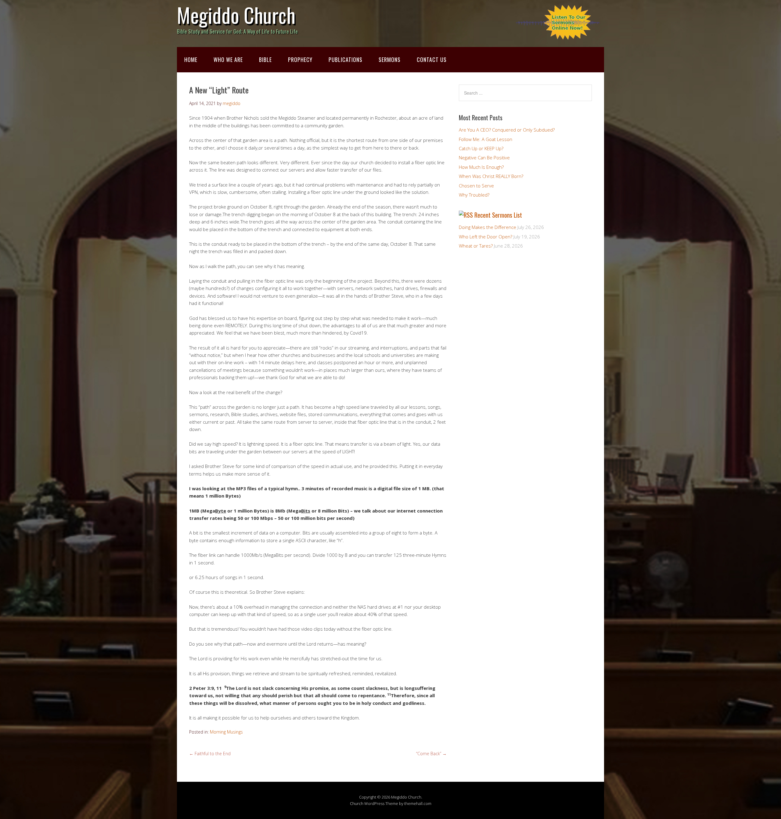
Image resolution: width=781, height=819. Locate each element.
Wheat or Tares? (476, 246)
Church (356, 803)
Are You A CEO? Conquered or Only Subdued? (507, 130)
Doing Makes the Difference (487, 227)
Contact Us (432, 59)
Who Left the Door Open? (485, 237)
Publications (345, 59)
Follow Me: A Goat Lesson (485, 139)
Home (190, 59)
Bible (265, 59)
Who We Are (228, 59)
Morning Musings (226, 732)
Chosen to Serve (476, 186)
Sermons (390, 59)
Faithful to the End (210, 753)
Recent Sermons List (498, 214)
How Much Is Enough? (481, 167)
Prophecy (300, 59)
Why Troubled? (474, 195)
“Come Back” (431, 753)
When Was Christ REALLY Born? (491, 176)
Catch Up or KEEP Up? (481, 148)
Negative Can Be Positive (484, 157)
